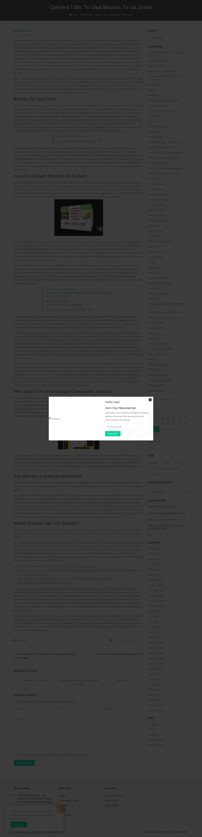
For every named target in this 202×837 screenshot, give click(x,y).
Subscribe (113, 433)
